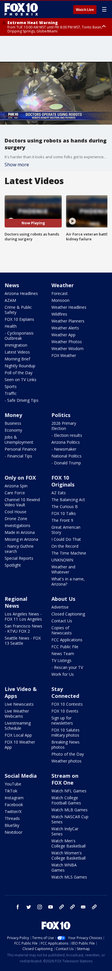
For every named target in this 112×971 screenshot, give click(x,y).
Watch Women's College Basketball (68, 855)
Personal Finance (20, 449)
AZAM (10, 300)
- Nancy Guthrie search (19, 548)
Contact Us (61, 620)
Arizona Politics (65, 442)
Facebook (14, 804)
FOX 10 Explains (19, 319)
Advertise (60, 607)
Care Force (15, 492)
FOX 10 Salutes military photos (65, 732)
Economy (13, 430)
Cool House (15, 511)
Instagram (14, 797)
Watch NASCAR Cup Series (69, 819)
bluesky (72, 907)
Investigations (17, 525)
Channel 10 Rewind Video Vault (22, 502)
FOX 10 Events (64, 711)
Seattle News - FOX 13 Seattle (23, 640)
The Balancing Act (68, 499)
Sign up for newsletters (62, 720)
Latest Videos (17, 352)
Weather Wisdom (67, 348)
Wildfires (59, 314)
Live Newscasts (19, 704)
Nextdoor (13, 832)
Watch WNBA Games (64, 867)
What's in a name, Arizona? (68, 581)
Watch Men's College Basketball (68, 843)
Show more (17, 164)
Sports (11, 386)
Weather (62, 285)
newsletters (94, 907)
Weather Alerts (65, 328)
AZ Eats (58, 492)
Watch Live (85, 10)
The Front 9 (62, 520)
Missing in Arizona (21, 539)
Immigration (16, 345)
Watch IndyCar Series (64, 831)
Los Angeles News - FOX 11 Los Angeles (23, 616)
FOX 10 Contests (67, 704)
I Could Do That (66, 539)
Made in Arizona (20, 532)
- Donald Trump (66, 463)
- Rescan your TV (67, 667)
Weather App (63, 334)
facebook (17, 907)
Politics (60, 415)
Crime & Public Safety (18, 309)
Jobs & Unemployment (19, 439)
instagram (39, 907)
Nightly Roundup (20, 365)
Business (13, 423)
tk (61, 907)
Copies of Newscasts (61, 630)
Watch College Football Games (66, 800)
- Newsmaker (63, 449)
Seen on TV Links (20, 379)
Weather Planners (67, 321)
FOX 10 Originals (62, 481)
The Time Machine (68, 553)
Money (13, 415)
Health (11, 326)
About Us (63, 598)
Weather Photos (66, 341)
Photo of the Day (67, 754)
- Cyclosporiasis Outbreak (19, 335)
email (83, 907)
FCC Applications (66, 639)
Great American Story (65, 529)
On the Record (64, 546)
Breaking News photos (65, 744)
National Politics (66, 456)
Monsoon (60, 300)
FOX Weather (63, 355)
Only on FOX (20, 477)
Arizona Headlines (21, 293)
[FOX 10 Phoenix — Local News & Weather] (21, 9)
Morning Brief (17, 359)
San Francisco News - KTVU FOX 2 (23, 628)
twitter (28, 907)
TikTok (11, 791)
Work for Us (62, 674)
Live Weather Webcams (17, 713)
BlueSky (12, 825)
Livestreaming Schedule (18, 725)
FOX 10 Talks (63, 513)
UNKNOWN (62, 560)
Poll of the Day (18, 372)
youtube (50, 907)
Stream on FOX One (64, 779)
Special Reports (19, 558)
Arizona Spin (16, 486)
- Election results (66, 435)
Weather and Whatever (63, 569)
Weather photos (66, 761)
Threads (12, 818)
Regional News (16, 602)
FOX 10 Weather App (20, 744)
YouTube (13, 784)
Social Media (21, 775)
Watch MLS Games (69, 877)
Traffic (11, 393)
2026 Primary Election (63, 425)
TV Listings (61, 660)
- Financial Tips (18, 456)
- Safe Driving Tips (21, 400)
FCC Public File (64, 646)
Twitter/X (13, 811)
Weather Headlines (68, 307)
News (12, 285)
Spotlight (13, 565)
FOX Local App (18, 735)
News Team (62, 653)
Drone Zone (16, 518)
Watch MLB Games (69, 809)
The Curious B (64, 506)
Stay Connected (65, 692)
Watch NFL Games (68, 791)
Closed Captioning (68, 614)
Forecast (59, 293)
